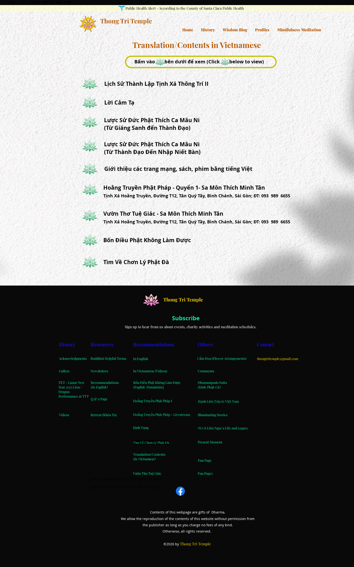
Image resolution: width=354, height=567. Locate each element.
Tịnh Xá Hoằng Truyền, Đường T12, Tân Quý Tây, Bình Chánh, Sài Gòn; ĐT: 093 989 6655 (196, 196)
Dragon (64, 391)
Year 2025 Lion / (70, 387)
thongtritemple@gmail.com (277, 358)
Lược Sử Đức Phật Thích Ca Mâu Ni (152, 120)
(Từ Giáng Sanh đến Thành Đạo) (147, 128)
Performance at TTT (74, 396)
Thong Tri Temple (126, 21)
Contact (266, 344)
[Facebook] (180, 491)
